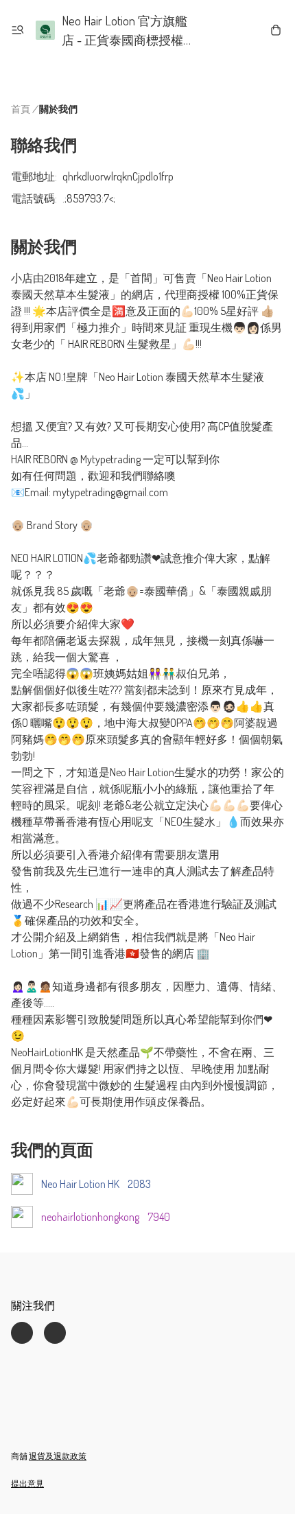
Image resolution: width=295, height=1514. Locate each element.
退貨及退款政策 (57, 1456)
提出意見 (27, 1483)
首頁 (20, 109)
